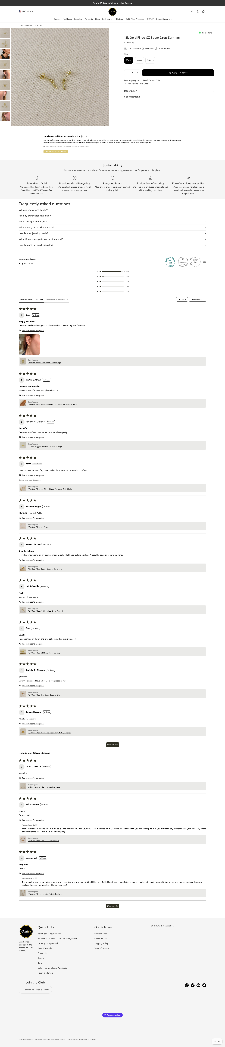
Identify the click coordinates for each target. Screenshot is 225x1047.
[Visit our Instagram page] (187, 985)
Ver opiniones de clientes (55, 151)
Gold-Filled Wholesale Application (53, 967)
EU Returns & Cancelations (162, 925)
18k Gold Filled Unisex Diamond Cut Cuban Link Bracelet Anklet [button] (52, 404)
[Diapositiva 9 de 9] (5, 116)
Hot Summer (38, 25)
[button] (112, 271)
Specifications (132, 96)
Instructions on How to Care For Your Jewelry (57, 938)
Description (130, 90)
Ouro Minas (26, 190)
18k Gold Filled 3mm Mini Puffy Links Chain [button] (45, 894)
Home (21, 25)
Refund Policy (100, 938)
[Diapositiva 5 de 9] (5, 74)
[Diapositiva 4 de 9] (5, 64)
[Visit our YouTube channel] (198, 985)
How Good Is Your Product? (50, 933)
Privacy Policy (100, 933)
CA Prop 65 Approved (48, 943)
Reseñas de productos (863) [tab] (31, 299)
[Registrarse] (48, 989)
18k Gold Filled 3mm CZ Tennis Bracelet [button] (43, 841)
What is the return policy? (33, 210)
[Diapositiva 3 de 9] (5, 54)
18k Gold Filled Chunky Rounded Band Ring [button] (45, 569)
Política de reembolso (26, 1039)
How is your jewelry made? (33, 233)
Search (41, 958)
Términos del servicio (58, 1039)
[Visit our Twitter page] (193, 985)
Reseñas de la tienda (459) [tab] (56, 299)
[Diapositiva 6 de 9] (5, 85)
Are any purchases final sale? (35, 215)
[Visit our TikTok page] (204, 985)
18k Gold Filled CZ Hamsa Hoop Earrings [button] (44, 362)
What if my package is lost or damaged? (41, 239)
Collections (28, 25)
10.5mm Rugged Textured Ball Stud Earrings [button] (45, 446)
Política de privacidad (42, 1039)
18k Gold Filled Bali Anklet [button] (38, 527)
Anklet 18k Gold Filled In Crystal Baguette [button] (44, 787)
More (204, 262)
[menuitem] (57, 19)
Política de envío (72, 1039)
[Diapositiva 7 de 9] (5, 95)
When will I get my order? (33, 221)
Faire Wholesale (45, 948)
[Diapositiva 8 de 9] (5, 106)
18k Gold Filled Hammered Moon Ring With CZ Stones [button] (49, 733)
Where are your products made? (36, 227)
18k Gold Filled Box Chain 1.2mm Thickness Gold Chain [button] (50, 489)
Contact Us (42, 953)
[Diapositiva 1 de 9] (5, 33)
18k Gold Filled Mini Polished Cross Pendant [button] (45, 611)
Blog (40, 962)
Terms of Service (101, 948)
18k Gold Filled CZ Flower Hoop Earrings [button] (44, 653)
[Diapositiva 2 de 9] (5, 43)
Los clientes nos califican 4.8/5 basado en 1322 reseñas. (26, 946)
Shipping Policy (101, 943)
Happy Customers (45, 972)
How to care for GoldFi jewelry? (36, 245)
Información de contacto (87, 1039)
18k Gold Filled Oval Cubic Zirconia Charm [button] (45, 695)
